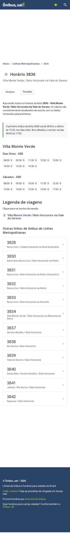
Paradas (27, 91)
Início (6, 63)
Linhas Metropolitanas (26, 63)
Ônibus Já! (8, 506)
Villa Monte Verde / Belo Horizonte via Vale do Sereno (35, 216)
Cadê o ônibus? (11, 491)
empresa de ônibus (35, 499)
